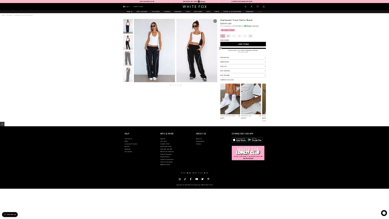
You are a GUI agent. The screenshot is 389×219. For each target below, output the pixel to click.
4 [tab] (175, 85)
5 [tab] (176, 85)
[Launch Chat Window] (384, 213)
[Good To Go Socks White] (230, 99)
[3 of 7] (128, 59)
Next (180, 85)
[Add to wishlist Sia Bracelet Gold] (260, 115)
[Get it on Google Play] (254, 140)
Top (2, 124)
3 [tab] (174, 85)
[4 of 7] (128, 75)
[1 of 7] (128, 27)
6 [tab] (177, 85)
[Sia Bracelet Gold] (251, 99)
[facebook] (190, 179)
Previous (170, 85)
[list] (243, 103)
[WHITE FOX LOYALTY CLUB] (248, 152)
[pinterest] (208, 179)
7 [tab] (178, 85)
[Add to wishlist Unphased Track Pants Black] (215, 21)
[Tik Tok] (185, 179)
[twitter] (202, 179)
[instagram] (180, 179)
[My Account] (251, 6)
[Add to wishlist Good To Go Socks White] (239, 115)
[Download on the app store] (239, 140)
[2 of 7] (128, 43)
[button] (243, 57)
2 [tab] (173, 85)
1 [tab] (172, 85)
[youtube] (196, 179)
